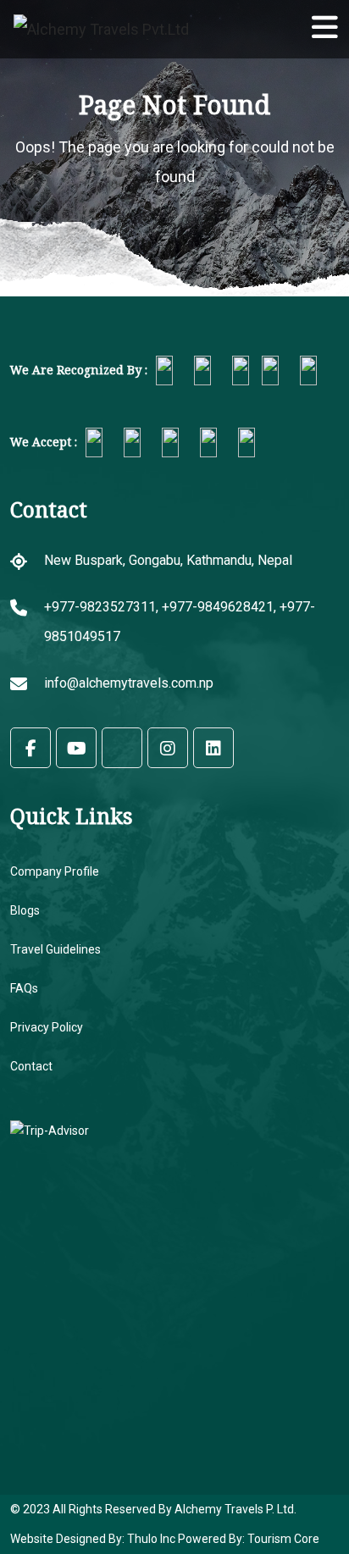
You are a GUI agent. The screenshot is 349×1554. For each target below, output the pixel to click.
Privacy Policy (46, 1027)
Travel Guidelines (55, 949)
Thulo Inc (150, 1539)
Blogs (25, 910)
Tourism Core (283, 1539)
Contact (31, 1066)
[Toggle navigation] (310, 29)
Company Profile (54, 871)
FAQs (24, 988)
